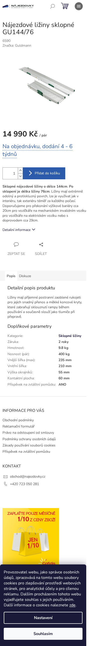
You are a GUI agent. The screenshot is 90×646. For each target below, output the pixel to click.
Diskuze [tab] (25, 276)
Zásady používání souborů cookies (29, 445)
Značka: (16, 45)
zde (72, 605)
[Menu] (79, 6)
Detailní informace (16, 229)
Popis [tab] (11, 276)
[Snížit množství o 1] (20, 176)
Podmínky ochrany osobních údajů (29, 439)
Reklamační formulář (18, 426)
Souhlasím (43, 634)
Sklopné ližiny (69, 335)
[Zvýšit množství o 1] (20, 170)
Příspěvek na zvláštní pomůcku (26, 451)
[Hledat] (53, 6)
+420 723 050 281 (24, 484)
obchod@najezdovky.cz (27, 476)
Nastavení (43, 618)
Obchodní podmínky (18, 420)
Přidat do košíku (47, 173)
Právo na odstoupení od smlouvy (28, 432)
